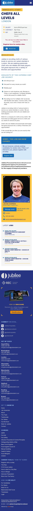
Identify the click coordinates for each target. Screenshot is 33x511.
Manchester (5, 370)
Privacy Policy (5, 500)
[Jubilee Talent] (8, 3)
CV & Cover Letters (7, 467)
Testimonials (4, 417)
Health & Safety (5, 451)
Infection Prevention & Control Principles (13, 440)
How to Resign (5, 471)
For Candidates (5, 483)
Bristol (3, 396)
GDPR (3, 433)
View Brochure (16, 312)
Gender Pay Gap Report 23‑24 (9, 501)
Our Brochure (5, 421)
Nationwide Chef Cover (8, 490)
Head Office (5, 344)
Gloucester (5, 363)
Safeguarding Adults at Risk (9, 442)
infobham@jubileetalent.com (9, 354)
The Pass (4, 465)
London (3, 357)
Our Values (4, 419)
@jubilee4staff (9, 336)
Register (12, 48)
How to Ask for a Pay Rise (8, 469)
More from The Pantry (7, 476)
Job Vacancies (5, 410)
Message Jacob (10, 209)
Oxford (3, 377)
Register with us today (7, 462)
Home (3, 408)
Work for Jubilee (6, 424)
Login (2, 494)
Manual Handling (6, 449)
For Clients (4, 485)
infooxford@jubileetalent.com (10, 380)
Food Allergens (5, 453)
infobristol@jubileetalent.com (9, 400)
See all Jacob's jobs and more (23, 209)
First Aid (3, 435)
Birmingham (5, 350)
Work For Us (4, 487)
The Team (4, 415)
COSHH (3, 456)
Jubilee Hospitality (10, 325)
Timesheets (4, 492)
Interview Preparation (7, 474)
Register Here (8, 155)
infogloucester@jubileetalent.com (11, 347)
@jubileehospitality (10, 332)
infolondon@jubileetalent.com (10, 360)
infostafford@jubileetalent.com (10, 387)
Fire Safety (4, 437)
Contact (3, 426)
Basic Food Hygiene (7, 444)
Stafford (4, 383)
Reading (4, 390)
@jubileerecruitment (10, 329)
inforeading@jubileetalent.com (10, 393)
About (3, 412)
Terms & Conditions (14, 500)
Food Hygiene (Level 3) (8, 446)
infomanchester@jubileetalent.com (11, 373)
